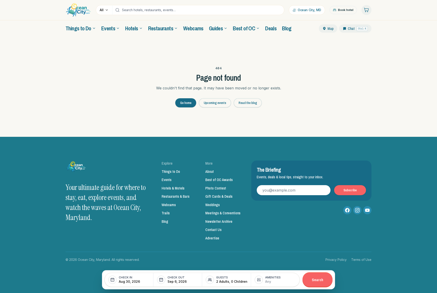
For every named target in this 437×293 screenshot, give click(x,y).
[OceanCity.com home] (78, 10)
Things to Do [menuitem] (78, 28)
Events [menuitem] (108, 28)
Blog (165, 221)
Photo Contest (215, 188)
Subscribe (350, 190)
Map (331, 28)
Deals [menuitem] (271, 28)
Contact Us (213, 229)
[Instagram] (357, 210)
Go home (185, 103)
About (209, 171)
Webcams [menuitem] (193, 28)
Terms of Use (361, 260)
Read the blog (248, 103)
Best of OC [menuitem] (244, 28)
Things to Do (171, 171)
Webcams (169, 204)
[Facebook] (347, 210)
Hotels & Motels (173, 188)
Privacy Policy (336, 260)
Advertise (212, 238)
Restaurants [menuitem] (160, 28)
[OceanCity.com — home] (76, 168)
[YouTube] (367, 210)
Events (166, 179)
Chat (357, 28)
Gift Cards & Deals (218, 196)
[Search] (117, 10)
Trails (166, 212)
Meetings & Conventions (222, 212)
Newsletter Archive (218, 221)
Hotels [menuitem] (131, 28)
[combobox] (202, 10)
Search (317, 279)
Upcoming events (215, 103)
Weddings (212, 204)
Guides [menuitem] (216, 28)
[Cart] (366, 10)
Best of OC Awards (219, 179)
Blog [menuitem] (287, 28)
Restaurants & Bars (175, 196)
